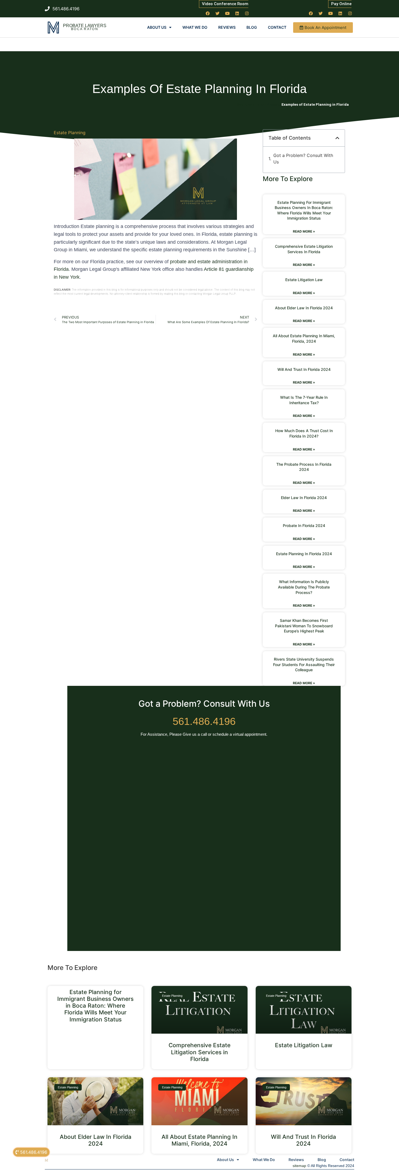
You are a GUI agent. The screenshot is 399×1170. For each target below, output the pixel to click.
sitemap (299, 1165)
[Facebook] (208, 13)
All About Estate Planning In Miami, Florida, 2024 (199, 1140)
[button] (337, 138)
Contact (277, 27)
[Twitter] (218, 13)
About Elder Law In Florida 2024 (304, 308)
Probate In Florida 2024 (304, 525)
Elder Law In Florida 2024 (304, 497)
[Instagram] (247, 13)
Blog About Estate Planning (258, 104)
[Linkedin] (237, 13)
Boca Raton (84, 29)
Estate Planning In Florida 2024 (304, 553)
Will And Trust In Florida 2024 (304, 369)
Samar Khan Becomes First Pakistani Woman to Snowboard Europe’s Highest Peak (304, 625)
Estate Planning (70, 132)
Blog (251, 27)
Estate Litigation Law (304, 279)
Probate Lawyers (84, 25)
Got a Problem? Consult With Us (303, 159)
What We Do (194, 27)
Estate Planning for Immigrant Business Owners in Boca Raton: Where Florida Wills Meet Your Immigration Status (95, 1006)
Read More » (304, 231)
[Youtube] (227, 13)
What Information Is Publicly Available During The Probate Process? (304, 586)
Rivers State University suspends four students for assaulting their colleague (304, 664)
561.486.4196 (204, 721)
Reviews (227, 27)
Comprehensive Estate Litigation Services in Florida (199, 1052)
